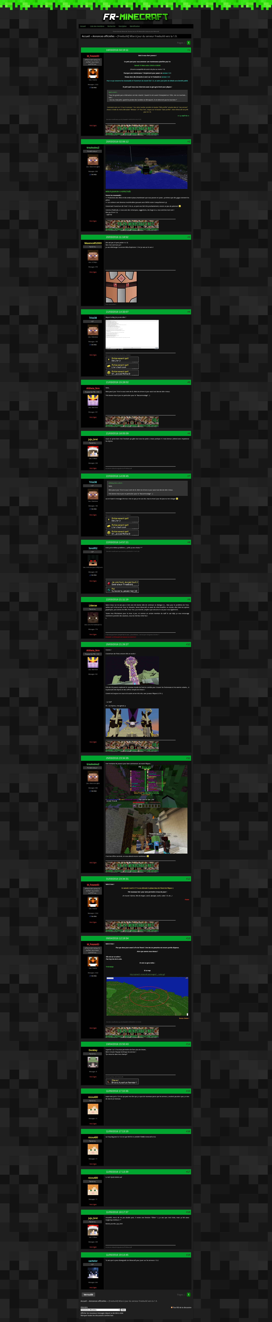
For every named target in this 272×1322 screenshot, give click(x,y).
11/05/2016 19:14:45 (117, 1254)
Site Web (94, 88)
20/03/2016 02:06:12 (117, 141)
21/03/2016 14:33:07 (117, 311)
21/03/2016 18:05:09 (117, 433)
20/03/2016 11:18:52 (117, 237)
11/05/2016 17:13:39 (117, 1171)
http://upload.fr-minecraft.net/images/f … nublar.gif (147, 974)
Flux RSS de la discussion (182, 1307)
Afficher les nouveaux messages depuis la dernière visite (102, 1313)
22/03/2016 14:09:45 (117, 476)
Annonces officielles (103, 36)
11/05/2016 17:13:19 (117, 1131)
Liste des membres (97, 26)
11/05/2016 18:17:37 (117, 1212)
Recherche (111, 26)
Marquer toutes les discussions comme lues (97, 1315)
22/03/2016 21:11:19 (117, 599)
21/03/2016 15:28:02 (117, 382)
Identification (135, 26)
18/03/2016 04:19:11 (117, 50)
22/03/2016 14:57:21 (117, 542)
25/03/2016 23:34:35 (117, 758)
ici (126, 548)
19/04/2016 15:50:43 (117, 1044)
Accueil (83, 26)
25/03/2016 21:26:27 (117, 644)
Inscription (123, 26)
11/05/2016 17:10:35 (117, 1091)
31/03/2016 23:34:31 (117, 878)
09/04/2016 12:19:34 (117, 938)
